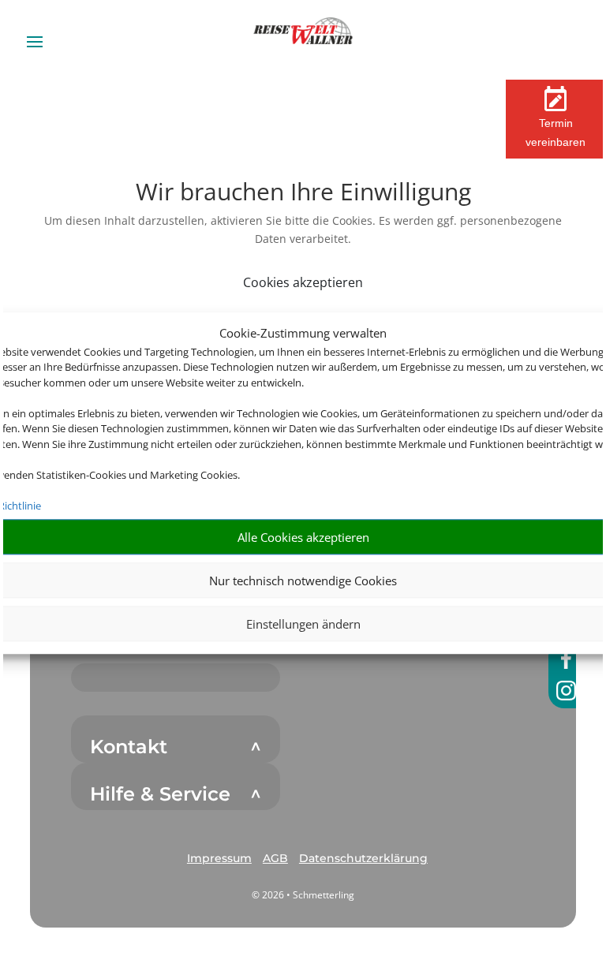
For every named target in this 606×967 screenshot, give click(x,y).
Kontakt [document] (128, 746)
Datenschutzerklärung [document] (363, 858)
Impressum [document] (219, 858)
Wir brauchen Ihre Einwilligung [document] (303, 193)
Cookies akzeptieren (303, 282)
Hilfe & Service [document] (160, 794)
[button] (219, 858)
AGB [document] (275, 858)
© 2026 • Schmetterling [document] (303, 895)
